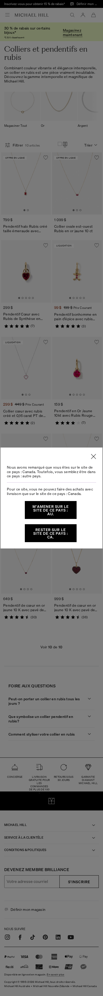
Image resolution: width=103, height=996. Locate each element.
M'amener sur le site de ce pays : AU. (50, 510)
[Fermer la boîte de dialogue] (93, 456)
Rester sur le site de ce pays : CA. (50, 533)
